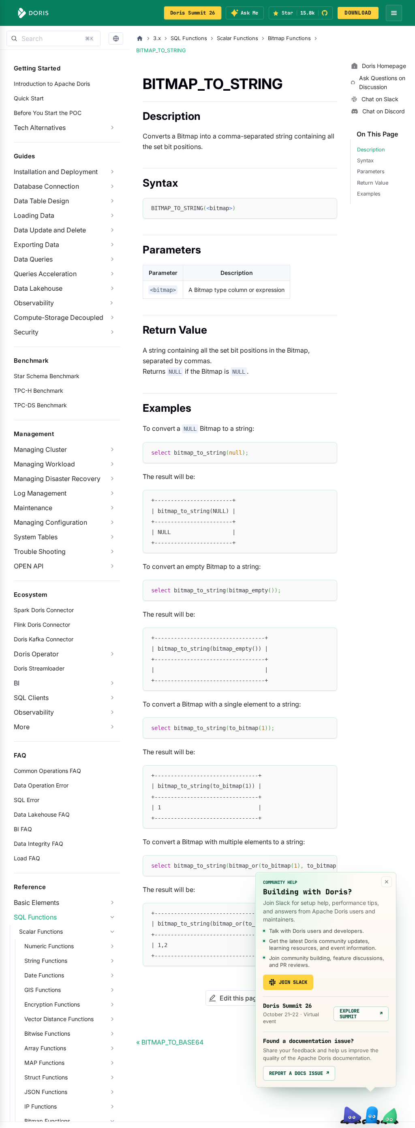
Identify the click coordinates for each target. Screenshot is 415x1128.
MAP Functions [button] (44, 1062)
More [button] (22, 727)
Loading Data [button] (34, 215)
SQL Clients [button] (31, 698)
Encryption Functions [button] (52, 1004)
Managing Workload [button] (44, 464)
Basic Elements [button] (36, 902)
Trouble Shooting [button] (40, 551)
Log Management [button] (40, 493)
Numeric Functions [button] (49, 946)
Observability (34, 303)
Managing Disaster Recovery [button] (57, 479)
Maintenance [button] (33, 508)
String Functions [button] (45, 960)
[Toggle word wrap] (312, 865)
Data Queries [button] (33, 259)
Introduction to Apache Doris (52, 83)
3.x (157, 38)
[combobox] (53, 38)
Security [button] (26, 332)
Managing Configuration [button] (50, 522)
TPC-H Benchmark (38, 390)
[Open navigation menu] (394, 13)
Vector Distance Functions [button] (59, 1018)
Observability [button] (34, 712)
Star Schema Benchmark (46, 375)
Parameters (371, 171)
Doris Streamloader (39, 668)
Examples (369, 194)
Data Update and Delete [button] (50, 230)
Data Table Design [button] (41, 201)
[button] (116, 38)
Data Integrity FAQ (38, 843)
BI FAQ (23, 829)
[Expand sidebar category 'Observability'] (111, 302)
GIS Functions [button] (42, 989)
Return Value (372, 183)
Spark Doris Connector (44, 610)
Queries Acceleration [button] (45, 274)
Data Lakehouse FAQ (42, 814)
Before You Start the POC (47, 112)
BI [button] (16, 683)
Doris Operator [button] (36, 654)
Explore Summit (361, 1014)
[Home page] (139, 38)
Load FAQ (27, 858)
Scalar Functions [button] (41, 931)
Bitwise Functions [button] (47, 1033)
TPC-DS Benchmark (40, 405)
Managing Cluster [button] (40, 449)
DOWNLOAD (357, 12)
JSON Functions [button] (45, 1091)
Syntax (365, 160)
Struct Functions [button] (46, 1077)
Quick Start (29, 98)
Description (371, 150)
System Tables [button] (36, 537)
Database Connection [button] (46, 186)
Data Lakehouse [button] (38, 288)
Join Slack (293, 982)
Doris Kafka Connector (43, 639)
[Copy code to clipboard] (327, 208)
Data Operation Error (41, 785)
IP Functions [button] (40, 1106)
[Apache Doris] (33, 13)
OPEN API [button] (28, 566)
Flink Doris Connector (42, 624)
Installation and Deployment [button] (56, 172)
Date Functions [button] (44, 975)
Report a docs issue (299, 1073)
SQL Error (26, 799)
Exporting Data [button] (36, 244)
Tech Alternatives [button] (40, 127)
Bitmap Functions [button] (47, 1120)
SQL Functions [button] (35, 917)
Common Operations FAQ (47, 770)
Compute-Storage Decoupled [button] (58, 317)
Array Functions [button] (45, 1048)
